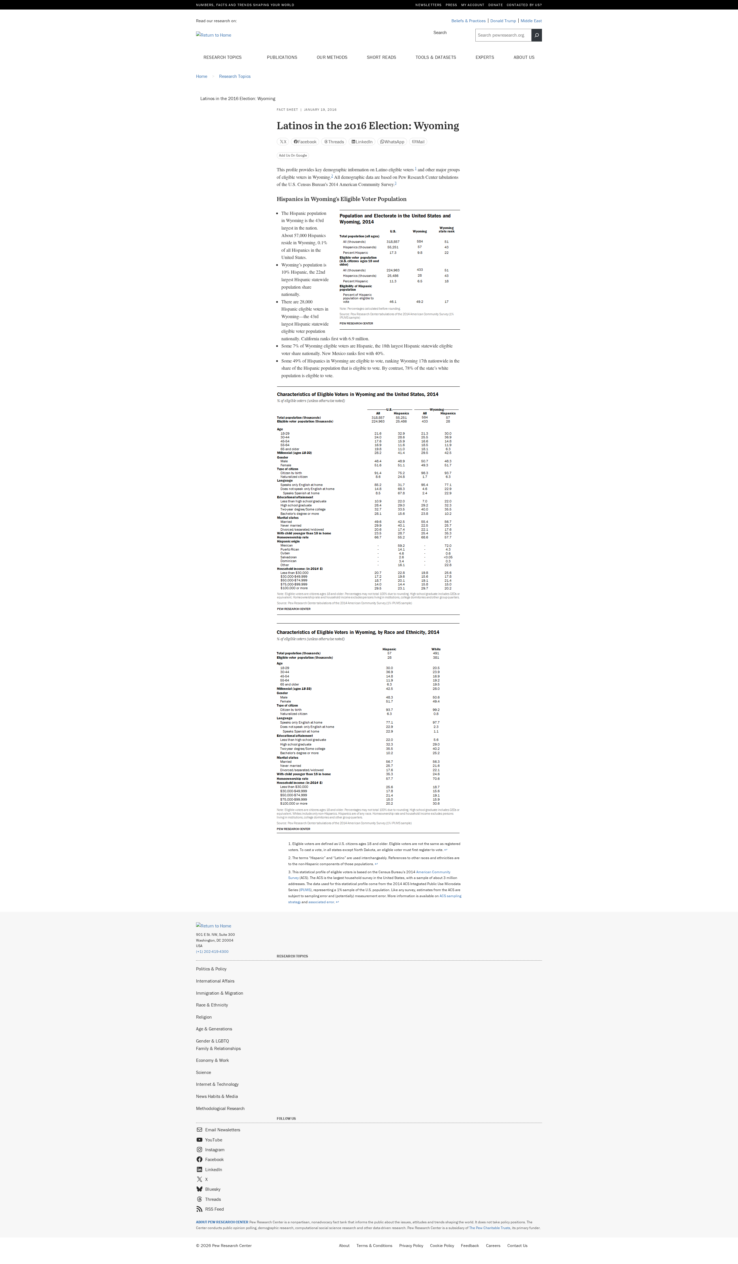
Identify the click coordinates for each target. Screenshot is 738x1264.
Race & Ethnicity (212, 1005)
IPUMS (305, 889)
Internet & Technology (217, 1084)
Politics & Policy (211, 969)
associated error (321, 901)
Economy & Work (212, 1060)
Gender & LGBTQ (212, 1041)
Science (203, 1072)
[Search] (537, 35)
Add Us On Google (293, 155)
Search (440, 32)
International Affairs (215, 981)
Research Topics (223, 57)
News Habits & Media (217, 1096)
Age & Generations (214, 1029)
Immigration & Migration (219, 993)
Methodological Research (220, 1108)
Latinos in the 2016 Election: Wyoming (237, 98)
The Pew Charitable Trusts (489, 1227)
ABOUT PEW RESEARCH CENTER (222, 1222)
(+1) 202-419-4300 (212, 951)
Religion (204, 1017)
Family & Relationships (218, 1048)
